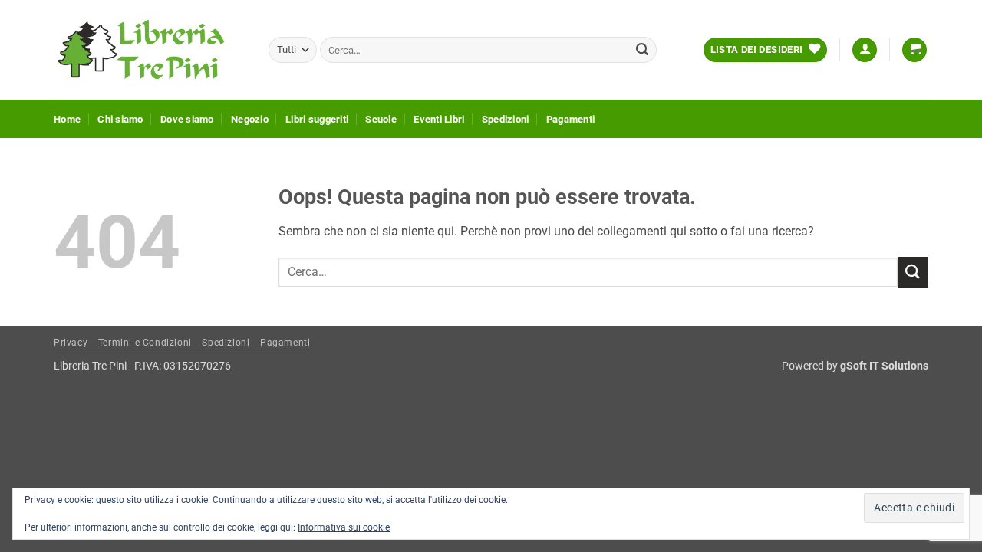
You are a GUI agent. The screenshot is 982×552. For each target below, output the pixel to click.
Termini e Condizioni (145, 342)
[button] (864, 50)
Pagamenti (570, 119)
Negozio (250, 119)
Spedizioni (505, 119)
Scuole (381, 119)
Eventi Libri (439, 119)
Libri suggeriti (316, 119)
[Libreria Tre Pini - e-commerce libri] (150, 50)
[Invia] (642, 50)
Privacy (70, 342)
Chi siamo (120, 119)
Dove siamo (187, 119)
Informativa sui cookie (344, 527)
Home (67, 119)
